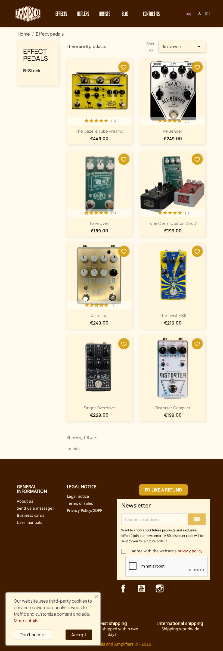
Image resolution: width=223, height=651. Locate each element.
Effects (60, 13)
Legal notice (78, 496)
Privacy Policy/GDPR (85, 510)
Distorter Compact (172, 407)
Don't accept (33, 635)
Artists (104, 13)
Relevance (182, 46)
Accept (78, 635)
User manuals (29, 522)
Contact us (148, 13)
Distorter (99, 315)
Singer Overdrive (99, 407)
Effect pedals (35, 55)
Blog (125, 13)
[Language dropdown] (189, 13)
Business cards (30, 515)
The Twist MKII (173, 315)
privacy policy (190, 550)
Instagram (159, 588)
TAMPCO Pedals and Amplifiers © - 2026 (113, 644)
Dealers (82, 13)
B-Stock (32, 71)
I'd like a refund (163, 490)
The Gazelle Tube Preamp (99, 131)
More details (26, 621)
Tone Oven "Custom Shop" (173, 223)
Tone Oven (99, 223)
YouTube (141, 588)
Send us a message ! (35, 508)
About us (25, 501)
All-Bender (172, 131)
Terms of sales (80, 503)
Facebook (123, 588)
